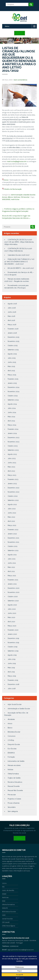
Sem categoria (13, 811)
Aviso (6, 180)
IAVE (4, 915)
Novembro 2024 (13, 391)
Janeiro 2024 (12, 433)
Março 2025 (12, 375)
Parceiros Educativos (15, 782)
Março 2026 (12, 324)
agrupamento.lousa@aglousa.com (21, 950)
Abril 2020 (11, 621)
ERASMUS (11, 753)
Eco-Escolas (12, 748)
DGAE (4, 894)
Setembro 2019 (13, 651)
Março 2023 (12, 475)
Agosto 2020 (12, 605)
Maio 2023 (11, 467)
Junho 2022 (12, 513)
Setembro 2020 (13, 601)
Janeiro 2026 (12, 333)
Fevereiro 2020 (13, 630)
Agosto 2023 (12, 454)
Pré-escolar (25, 197)
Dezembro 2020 (13, 588)
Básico (10, 197)
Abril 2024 (11, 421)
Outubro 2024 (13, 396)
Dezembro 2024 (13, 387)
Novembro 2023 (13, 442)
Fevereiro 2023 (13, 479)
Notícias (17, 197)
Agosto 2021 (12, 555)
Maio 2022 (11, 517)
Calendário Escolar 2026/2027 (18, 255)
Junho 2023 (12, 463)
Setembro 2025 (13, 350)
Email (19, 838)
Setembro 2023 (13, 450)
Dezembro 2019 (13, 638)
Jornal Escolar (7, 919)
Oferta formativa (13, 774)
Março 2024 (12, 425)
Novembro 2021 (13, 542)
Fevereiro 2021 (13, 580)
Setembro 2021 (13, 550)
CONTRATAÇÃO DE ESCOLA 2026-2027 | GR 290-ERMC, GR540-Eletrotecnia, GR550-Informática (19, 242)
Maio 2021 (11, 567)
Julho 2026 (12, 308)
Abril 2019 (11, 672)
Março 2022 (12, 525)
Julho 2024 (12, 408)
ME (3, 887)
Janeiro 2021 (12, 584)
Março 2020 (12, 626)
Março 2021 (12, 575)
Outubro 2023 (13, 446)
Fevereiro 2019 (13, 680)
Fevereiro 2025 (13, 379)
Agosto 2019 (12, 655)
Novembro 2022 (13, 492)
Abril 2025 (11, 370)
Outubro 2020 (13, 596)
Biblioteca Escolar (14, 732)
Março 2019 (12, 676)
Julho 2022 (12, 509)
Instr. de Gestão (8, 890)
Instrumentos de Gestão (16, 761)
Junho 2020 (12, 613)
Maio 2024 (11, 416)
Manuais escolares (14, 765)
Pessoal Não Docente (15, 790)
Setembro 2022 (13, 500)
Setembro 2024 (13, 400)
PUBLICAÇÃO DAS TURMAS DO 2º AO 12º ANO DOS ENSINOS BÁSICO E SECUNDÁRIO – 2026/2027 (19, 261)
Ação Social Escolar (15, 704)
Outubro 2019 (12, 647)
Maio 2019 (11, 667)
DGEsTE (5, 908)
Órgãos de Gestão (14, 778)
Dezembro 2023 (13, 437)
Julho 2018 (11, 688)
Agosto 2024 (12, 404)
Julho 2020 (12, 609)
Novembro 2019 (13, 642)
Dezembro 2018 (13, 684)
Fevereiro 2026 (13, 329)
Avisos (4, 197)
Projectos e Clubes (14, 799)
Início (4, 883)
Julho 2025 (11, 358)
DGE (3, 901)
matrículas (15, 199)
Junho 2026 (12, 312)
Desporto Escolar (14, 744)
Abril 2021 (11, 571)
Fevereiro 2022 (13, 529)
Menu (7, 26)
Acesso (19, 33)
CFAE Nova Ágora (8, 926)
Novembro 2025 (13, 341)
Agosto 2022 (12, 504)
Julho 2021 (11, 559)
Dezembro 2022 (13, 488)
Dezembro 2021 (13, 538)
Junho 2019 (12, 663)
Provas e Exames (14, 803)
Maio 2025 (11, 366)
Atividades (11, 719)
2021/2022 (6, 199)
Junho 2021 (12, 563)
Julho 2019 (11, 659)
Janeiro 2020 (12, 634)
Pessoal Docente (14, 786)
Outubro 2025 (12, 345)
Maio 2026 (11, 316)
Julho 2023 (12, 458)
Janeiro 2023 (12, 483)
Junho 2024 (12, 412)
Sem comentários (20, 80)
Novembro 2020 (13, 592)
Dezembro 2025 (13, 337)
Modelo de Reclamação (13, 189)
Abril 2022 (11, 521)
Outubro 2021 (12, 546)
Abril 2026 (11, 320)
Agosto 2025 (12, 354)
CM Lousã (5, 922)
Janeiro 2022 (12, 534)
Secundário (12, 807)
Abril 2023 (11, 471)
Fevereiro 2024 (13, 429)
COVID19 (11, 740)
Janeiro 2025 (12, 383)
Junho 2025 (12, 362)
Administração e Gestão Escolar (23, 195)
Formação (11, 757)
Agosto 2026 (12, 304)
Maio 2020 (11, 617)
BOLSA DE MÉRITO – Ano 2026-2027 (21, 268)
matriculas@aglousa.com (16, 161)
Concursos (11, 736)
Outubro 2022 (13, 496)
